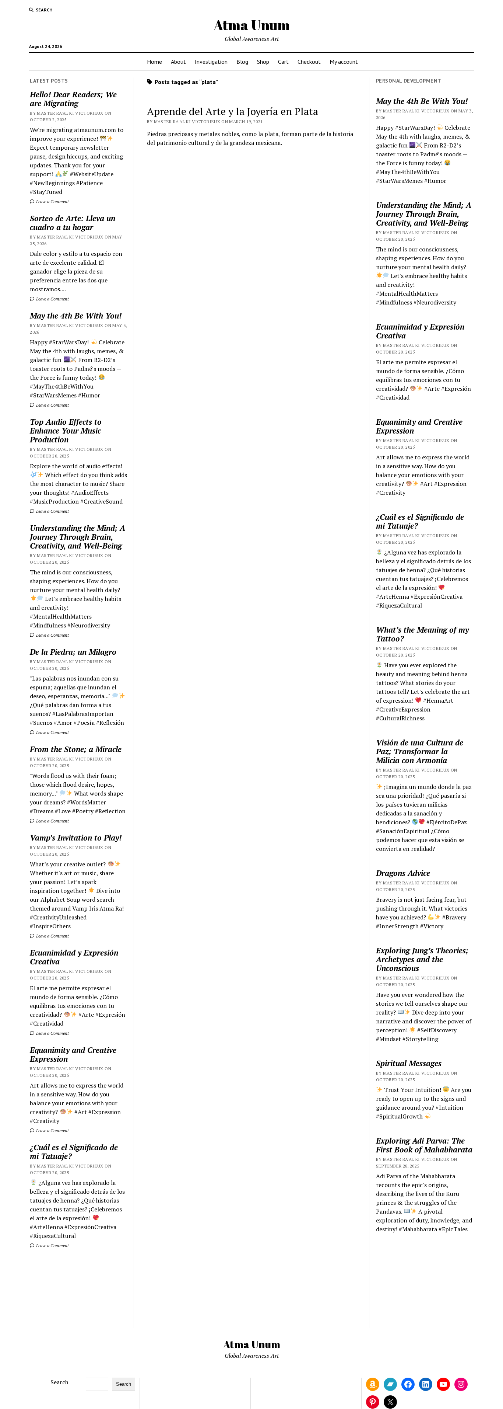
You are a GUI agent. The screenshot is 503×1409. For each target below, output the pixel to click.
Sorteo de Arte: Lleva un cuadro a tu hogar (72, 223)
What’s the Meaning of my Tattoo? (422, 634)
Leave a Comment (52, 201)
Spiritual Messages (409, 1063)
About (178, 61)
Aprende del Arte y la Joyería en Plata (232, 111)
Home (154, 61)
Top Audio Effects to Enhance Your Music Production (66, 430)
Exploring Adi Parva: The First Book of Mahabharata (424, 1145)
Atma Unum (252, 24)
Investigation (211, 61)
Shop (263, 61)
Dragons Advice (403, 873)
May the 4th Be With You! (76, 315)
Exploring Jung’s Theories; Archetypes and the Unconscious (422, 959)
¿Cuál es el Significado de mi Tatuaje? (74, 1152)
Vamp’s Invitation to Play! (76, 837)
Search (59, 1382)
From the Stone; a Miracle (76, 749)
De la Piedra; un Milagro (73, 651)
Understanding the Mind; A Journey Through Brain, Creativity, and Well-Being (77, 536)
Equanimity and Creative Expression (73, 1054)
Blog (242, 61)
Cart (283, 61)
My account (344, 61)
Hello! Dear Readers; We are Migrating (73, 99)
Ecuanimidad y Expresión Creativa (74, 957)
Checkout (309, 61)
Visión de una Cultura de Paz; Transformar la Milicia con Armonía (419, 751)
